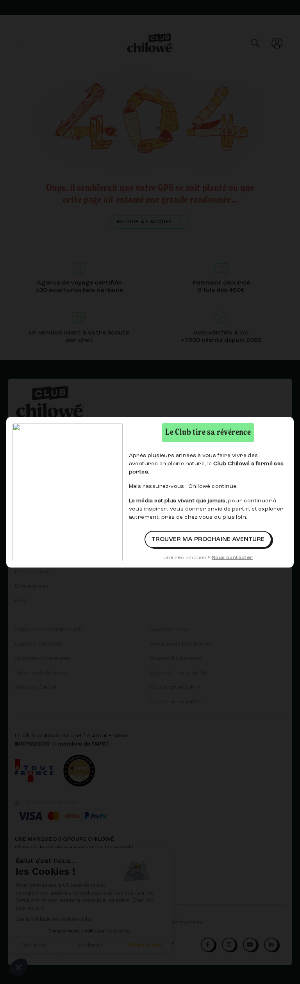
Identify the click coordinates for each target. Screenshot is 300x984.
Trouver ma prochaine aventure (208, 539)
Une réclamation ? (208, 557)
